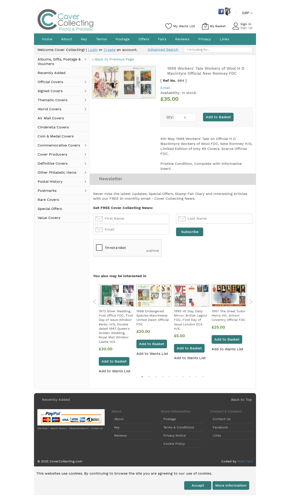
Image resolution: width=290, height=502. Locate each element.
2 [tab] (149, 376)
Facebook (220, 427)
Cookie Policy (174, 443)
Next (250, 301)
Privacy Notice (174, 435)
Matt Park (245, 461)
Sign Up (246, 27)
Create (110, 50)
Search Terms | (58, 428)
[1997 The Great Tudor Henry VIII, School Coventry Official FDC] (229, 295)
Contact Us (97, 428)
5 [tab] (169, 376)
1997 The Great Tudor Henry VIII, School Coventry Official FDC (229, 315)
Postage (169, 419)
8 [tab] (189, 376)
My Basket (218, 26)
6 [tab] (176, 376)
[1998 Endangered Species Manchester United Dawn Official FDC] (154, 295)
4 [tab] (162, 376)
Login (93, 50)
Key (116, 427)
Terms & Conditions (178, 427)
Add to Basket (114, 361)
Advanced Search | (79, 428)
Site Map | (42, 428)
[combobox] (218, 50)
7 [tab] (183, 376)
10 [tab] (203, 376)
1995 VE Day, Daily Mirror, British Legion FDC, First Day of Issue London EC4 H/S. (190, 319)
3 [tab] (155, 376)
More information (230, 485)
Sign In (245, 24)
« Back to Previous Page (113, 59)
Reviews (120, 435)
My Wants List (184, 26)
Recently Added (56, 399)
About (119, 419)
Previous (95, 301)
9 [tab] (196, 376)
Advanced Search (163, 49)
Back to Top (241, 399)
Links (217, 435)
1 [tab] (142, 376)
